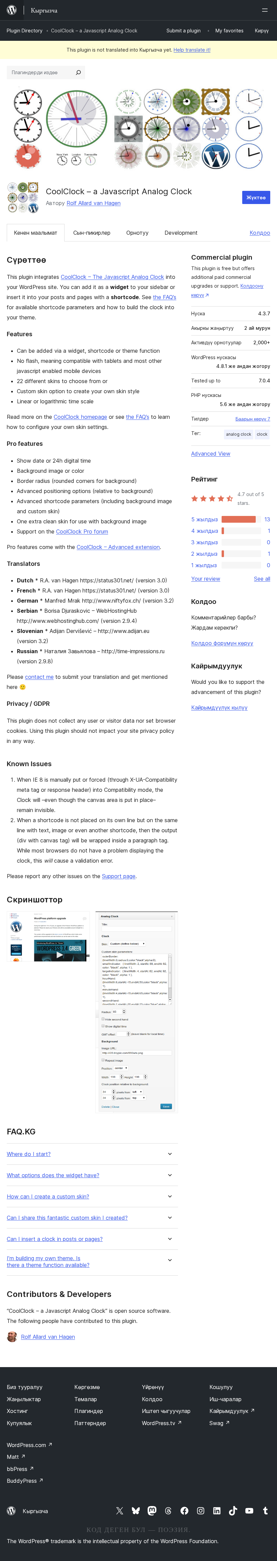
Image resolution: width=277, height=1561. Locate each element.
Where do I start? (29, 1154)
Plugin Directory (25, 30)
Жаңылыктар (24, 1399)
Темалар (85, 1399)
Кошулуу (221, 1387)
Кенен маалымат (35, 232)
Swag (219, 1423)
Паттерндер (90, 1423)
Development (181, 232)
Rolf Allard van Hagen (94, 203)
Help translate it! (192, 50)
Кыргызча (35, 1511)
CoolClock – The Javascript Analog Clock (112, 276)
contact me (39, 676)
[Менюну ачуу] (266, 10)
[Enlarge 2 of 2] (169, 920)
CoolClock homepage (80, 416)
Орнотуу (137, 232)
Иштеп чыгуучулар (166, 1411)
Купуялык (19, 1423)
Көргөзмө (87, 1387)
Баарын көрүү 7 (252, 419)
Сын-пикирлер (91, 232)
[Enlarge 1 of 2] (80, 920)
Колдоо (260, 232)
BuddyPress (25, 1480)
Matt (16, 1456)
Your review (205, 578)
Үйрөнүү (153, 1387)
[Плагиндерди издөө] (78, 72)
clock (262, 434)
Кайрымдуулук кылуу (219, 707)
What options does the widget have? (53, 1175)
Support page (118, 876)
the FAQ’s (164, 297)
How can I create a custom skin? (48, 1196)
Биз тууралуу (25, 1387)
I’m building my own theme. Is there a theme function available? (48, 1261)
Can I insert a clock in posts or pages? (55, 1239)
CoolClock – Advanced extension (118, 547)
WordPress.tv (162, 1423)
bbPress (20, 1469)
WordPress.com (30, 1445)
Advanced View (210, 453)
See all (262, 578)
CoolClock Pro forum (82, 531)
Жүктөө (256, 197)
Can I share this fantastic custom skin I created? (67, 1218)
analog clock (238, 434)
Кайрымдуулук (232, 1411)
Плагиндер (88, 1411)
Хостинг (17, 1411)
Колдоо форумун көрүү (222, 643)
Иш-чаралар (225, 1399)
